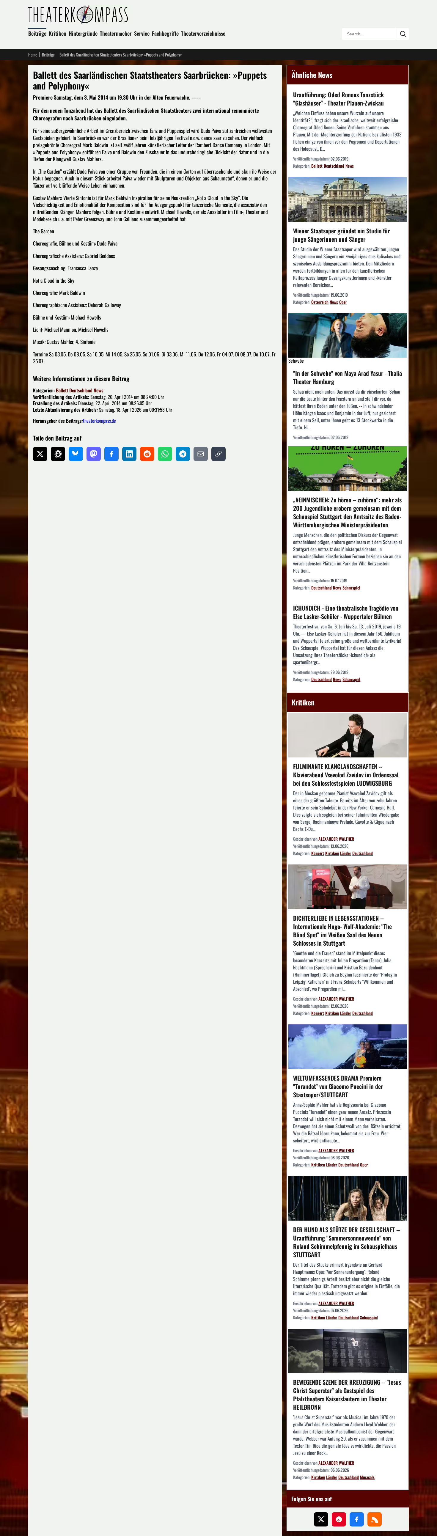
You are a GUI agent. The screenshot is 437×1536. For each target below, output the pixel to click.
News (98, 390)
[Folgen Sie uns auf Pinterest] (339, 1519)
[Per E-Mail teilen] (201, 454)
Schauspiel (351, 587)
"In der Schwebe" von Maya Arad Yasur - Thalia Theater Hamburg (347, 377)
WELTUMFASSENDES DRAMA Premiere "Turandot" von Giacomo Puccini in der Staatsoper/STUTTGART (338, 1086)
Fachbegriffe (165, 33)
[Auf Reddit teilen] (147, 454)
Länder (345, 853)
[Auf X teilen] (40, 454)
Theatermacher (116, 33)
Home (32, 55)
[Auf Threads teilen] (58, 454)
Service (142, 33)
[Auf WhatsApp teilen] (165, 454)
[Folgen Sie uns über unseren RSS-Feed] (374, 1519)
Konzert (317, 853)
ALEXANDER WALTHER (336, 839)
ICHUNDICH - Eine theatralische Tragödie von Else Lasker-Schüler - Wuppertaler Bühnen (345, 612)
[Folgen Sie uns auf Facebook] (357, 1519)
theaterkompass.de (99, 420)
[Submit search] (403, 34)
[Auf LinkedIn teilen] (129, 454)
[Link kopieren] (218, 454)
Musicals (367, 1477)
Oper (343, 302)
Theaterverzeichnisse (203, 33)
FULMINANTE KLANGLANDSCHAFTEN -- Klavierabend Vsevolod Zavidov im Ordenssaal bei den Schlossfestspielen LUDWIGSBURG (345, 774)
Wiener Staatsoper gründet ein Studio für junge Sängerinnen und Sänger (341, 234)
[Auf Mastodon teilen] (94, 454)
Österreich (319, 302)
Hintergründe (83, 33)
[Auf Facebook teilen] (111, 454)
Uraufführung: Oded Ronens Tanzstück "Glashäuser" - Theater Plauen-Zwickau (338, 98)
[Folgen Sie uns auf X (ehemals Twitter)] (321, 1519)
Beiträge (37, 33)
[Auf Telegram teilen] (183, 454)
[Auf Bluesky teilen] (76, 454)
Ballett (62, 390)
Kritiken (57, 33)
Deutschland (80, 390)
